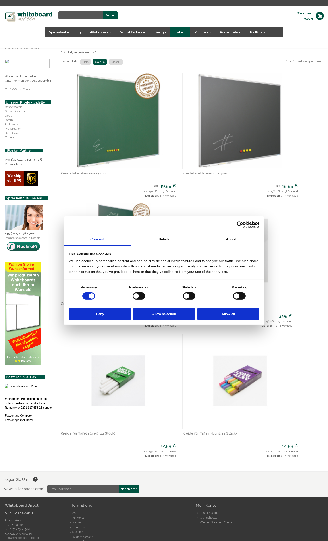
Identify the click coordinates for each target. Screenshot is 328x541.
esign (10, 115)
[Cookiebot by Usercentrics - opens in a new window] (239, 224)
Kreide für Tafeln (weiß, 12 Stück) (88, 433)
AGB (75, 512)
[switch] (139, 296)
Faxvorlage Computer (19, 415)
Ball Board (12, 133)
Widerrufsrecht (82, 537)
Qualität (77, 532)
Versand (171, 191)
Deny (100, 314)
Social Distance (15, 111)
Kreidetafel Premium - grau (204, 173)
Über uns (78, 527)
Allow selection (164, 314)
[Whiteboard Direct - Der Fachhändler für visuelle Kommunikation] (29, 20)
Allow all (228, 314)
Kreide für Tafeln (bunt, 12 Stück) (209, 433)
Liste (86, 62)
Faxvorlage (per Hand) (19, 420)
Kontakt (77, 522)
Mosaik (115, 62)
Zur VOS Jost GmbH (18, 89)
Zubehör (11, 137)
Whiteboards (13, 107)
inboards (12, 124)
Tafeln (9, 120)
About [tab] (231, 239)
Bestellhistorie (209, 512)
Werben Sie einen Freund (217, 522)
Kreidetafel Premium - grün (83, 173)
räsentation (14, 128)
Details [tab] (164, 239)
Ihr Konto (78, 517)
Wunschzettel (209, 517)
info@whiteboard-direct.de (22, 238)
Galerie (100, 62)
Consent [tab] (97, 239)
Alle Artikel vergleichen (303, 61)
